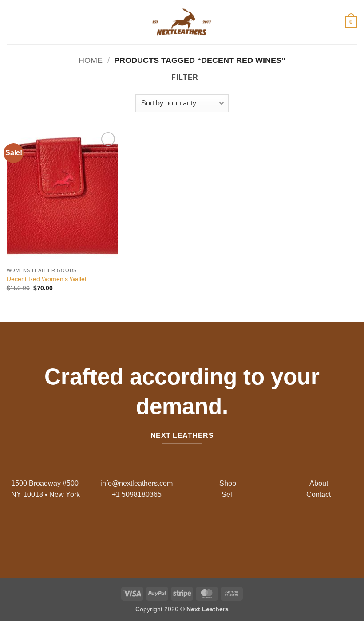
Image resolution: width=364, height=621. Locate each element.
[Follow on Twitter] (189, 530)
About (318, 483)
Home (91, 60)
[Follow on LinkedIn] (203, 530)
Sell (228, 494)
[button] (12, 22)
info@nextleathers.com (136, 483)
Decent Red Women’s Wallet (47, 278)
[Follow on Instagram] (175, 530)
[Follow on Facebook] (161, 530)
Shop (227, 483)
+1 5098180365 (137, 494)
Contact (318, 494)
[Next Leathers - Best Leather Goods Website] (182, 22)
